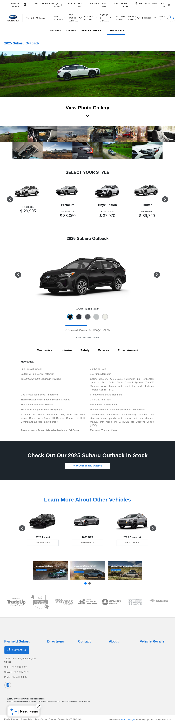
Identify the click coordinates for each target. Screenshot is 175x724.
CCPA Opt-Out (76, 719)
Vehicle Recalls (152, 641)
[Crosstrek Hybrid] (125, 570)
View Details (43, 542)
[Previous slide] (85, 583)
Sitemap (52, 719)
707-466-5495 (19, 677)
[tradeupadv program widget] (16, 602)
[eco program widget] (111, 602)
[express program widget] (63, 602)
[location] (25, 5)
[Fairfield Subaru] (28, 17)
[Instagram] (169, 5)
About (114, 641)
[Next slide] (89, 583)
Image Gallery (101, 330)
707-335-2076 (21, 672)
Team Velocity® (127, 720)
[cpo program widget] (40, 602)
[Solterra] (87, 570)
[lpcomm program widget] (135, 602)
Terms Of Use (41, 719)
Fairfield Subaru (11, 719)
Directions (55, 641)
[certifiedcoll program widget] (159, 601)
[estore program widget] (87, 601)
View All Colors (77, 330)
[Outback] (50, 570)
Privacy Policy (27, 719)
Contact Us (19, 650)
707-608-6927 (19, 667)
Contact (84, 641)
